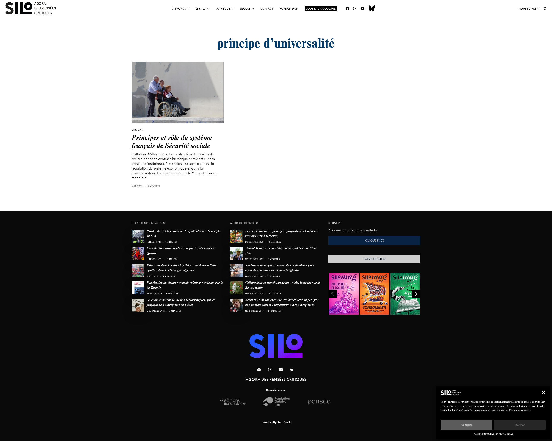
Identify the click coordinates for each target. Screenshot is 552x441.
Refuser (520, 425)
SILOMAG (138, 130)
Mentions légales (504, 433)
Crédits (288, 422)
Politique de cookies (484, 433)
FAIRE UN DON (375, 259)
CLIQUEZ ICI (374, 240)
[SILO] (32, 8)
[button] (543, 392)
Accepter (466, 425)
